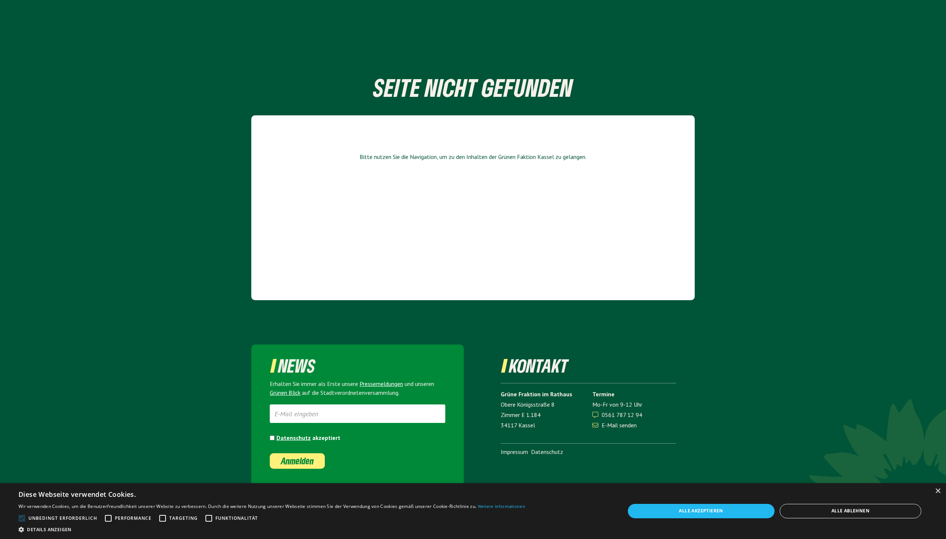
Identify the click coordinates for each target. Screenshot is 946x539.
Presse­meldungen (381, 383)
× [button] (937, 491)
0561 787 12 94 (622, 414)
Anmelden (297, 461)
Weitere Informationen (501, 506)
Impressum (514, 451)
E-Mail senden (614, 425)
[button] (271, 529)
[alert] (473, 511)
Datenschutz (293, 437)
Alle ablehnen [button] (850, 511)
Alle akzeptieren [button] (701, 511)
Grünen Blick (285, 392)
